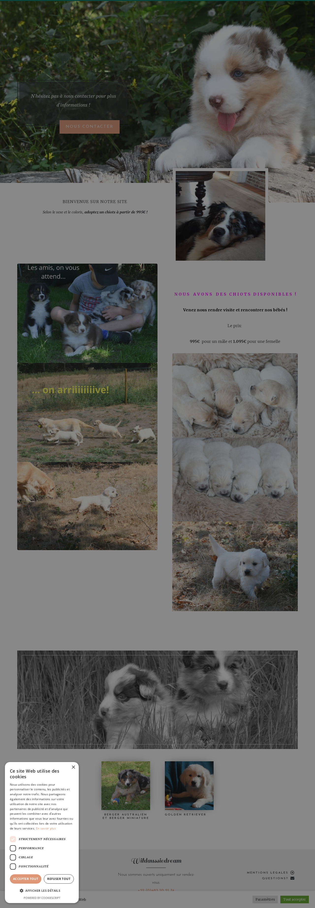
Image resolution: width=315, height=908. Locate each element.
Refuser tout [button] (58, 879)
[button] (42, 891)
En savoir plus (46, 828)
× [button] (73, 767)
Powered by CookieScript (42, 898)
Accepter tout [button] (25, 879)
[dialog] (157, 454)
